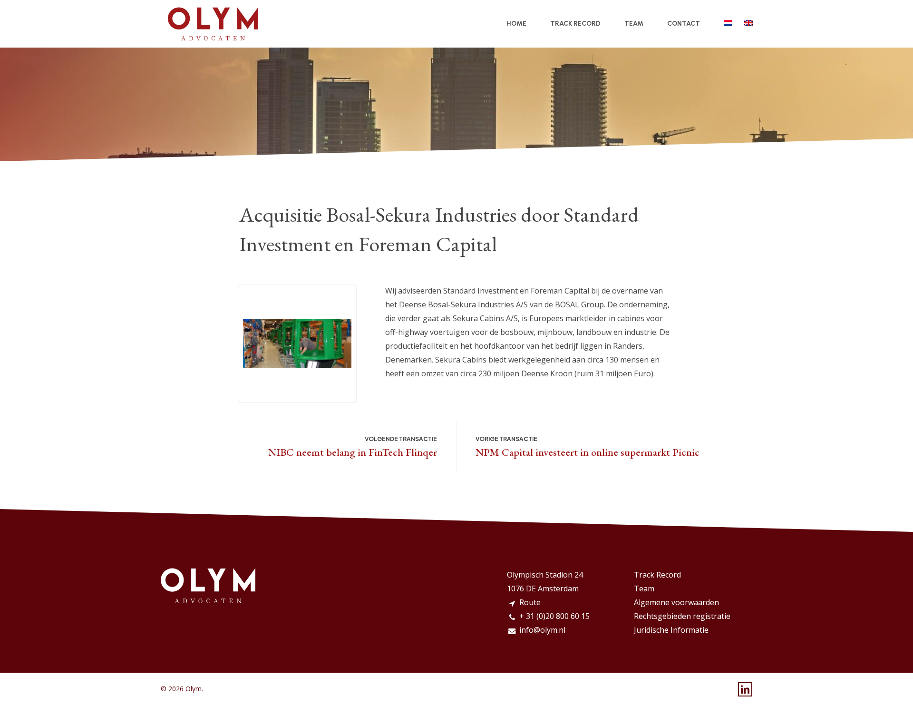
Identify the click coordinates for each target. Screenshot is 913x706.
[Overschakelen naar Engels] (748, 24)
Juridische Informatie (671, 630)
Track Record (657, 574)
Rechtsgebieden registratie (682, 616)
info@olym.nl (542, 630)
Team (644, 588)
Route (530, 602)
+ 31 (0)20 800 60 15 (554, 616)
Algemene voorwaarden (676, 602)
